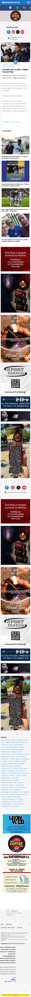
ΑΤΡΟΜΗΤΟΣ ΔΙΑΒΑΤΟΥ (23, 754)
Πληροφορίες (9, 924)
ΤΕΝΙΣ (3, 797)
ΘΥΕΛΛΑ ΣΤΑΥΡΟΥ (20, 771)
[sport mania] (15, 379)
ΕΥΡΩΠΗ (4, 771)
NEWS (7, 742)
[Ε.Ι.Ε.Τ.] (15, 402)
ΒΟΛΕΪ (18, 759)
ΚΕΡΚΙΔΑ (4, 773)
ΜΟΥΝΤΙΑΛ (5, 785)
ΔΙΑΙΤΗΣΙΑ (23, 761)
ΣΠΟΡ (7, 794)
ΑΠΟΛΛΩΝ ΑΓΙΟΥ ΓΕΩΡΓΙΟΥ (9, 754)
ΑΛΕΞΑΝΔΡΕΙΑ (14, 752)
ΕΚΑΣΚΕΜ (21, 763)
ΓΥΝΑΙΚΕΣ (16, 761)
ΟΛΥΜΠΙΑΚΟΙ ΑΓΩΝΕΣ (7, 787)
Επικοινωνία (19, 927)
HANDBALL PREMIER (22, 740)
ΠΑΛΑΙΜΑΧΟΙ (5, 790)
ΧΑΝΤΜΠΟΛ (15, 806)
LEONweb (2, 940)
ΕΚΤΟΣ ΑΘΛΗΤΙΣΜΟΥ (15, 766)
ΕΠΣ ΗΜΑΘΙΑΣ (14, 768)
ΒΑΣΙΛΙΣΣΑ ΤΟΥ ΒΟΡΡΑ (7, 756)
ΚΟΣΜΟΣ (12, 775)
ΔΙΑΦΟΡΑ (4, 763)
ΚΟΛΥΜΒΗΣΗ (5, 775)
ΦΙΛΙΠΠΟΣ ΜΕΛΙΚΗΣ (19, 804)
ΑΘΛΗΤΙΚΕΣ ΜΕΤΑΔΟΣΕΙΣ (17, 749)
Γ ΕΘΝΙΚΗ (4, 761)
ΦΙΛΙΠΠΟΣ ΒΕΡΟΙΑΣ (7, 804)
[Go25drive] (15, 451)
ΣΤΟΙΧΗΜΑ (19, 794)
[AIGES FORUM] (15, 259)
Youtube (20, 943)
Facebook (11, 943)
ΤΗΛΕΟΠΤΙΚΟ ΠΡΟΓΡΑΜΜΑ (13, 797)
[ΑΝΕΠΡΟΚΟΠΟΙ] (15, 416)
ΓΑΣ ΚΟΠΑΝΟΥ (25, 759)
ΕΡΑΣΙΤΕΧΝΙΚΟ (23, 768)
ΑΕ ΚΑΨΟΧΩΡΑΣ (6, 747)
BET (3, 740)
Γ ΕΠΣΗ (10, 761)
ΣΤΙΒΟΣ (12, 794)
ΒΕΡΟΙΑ (23, 756)
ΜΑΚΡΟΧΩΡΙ (15, 778)
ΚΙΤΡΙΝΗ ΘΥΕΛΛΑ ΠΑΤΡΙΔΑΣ (15, 773)
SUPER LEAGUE (15, 122)
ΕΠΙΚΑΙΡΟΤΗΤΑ (5, 768)
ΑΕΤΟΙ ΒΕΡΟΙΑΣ (6, 749)
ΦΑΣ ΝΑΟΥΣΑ (5, 801)
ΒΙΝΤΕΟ (13, 759)
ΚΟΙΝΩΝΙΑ (26, 773)
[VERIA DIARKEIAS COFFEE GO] (15, 293)
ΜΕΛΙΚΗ (21, 782)
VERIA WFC (5, 745)
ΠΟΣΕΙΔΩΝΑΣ (14, 792)
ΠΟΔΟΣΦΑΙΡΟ (5, 64)
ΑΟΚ (20, 752)
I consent (15, 995)
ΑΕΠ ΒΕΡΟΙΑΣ (15, 747)
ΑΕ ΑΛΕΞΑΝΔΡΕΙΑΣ (18, 745)
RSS (24, 943)
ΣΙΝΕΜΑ (27, 792)
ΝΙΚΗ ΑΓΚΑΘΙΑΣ (20, 785)
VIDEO (11, 745)
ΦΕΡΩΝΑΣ (13, 801)
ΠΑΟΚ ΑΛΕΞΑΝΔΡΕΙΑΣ (15, 790)
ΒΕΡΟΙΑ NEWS (5, 759)
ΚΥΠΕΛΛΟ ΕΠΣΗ (6, 778)
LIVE (3, 742)
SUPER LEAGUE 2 (24, 742)
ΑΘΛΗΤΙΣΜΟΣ (5, 752)
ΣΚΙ (3, 794)
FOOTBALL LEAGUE (10, 740)
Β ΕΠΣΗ (17, 756)
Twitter (16, 943)
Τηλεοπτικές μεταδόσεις (8, 799)
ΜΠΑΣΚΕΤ (11, 785)
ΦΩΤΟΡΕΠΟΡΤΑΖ (6, 806)
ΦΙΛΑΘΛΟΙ (20, 801)
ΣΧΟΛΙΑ (25, 794)
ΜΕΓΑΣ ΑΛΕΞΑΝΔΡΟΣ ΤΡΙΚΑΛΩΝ (10, 782)
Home (7, 911)
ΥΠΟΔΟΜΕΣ (20, 799)
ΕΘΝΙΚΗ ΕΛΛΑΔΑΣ (13, 763)
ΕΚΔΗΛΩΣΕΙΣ (5, 766)
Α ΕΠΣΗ (22, 747)
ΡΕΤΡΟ (21, 792)
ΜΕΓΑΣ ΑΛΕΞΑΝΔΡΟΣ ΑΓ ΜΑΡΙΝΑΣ (10, 780)
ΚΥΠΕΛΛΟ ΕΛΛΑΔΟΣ (22, 775)
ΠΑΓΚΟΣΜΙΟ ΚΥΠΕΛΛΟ (20, 787)
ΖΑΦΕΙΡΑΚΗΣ (11, 771)
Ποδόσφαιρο (14, 911)
